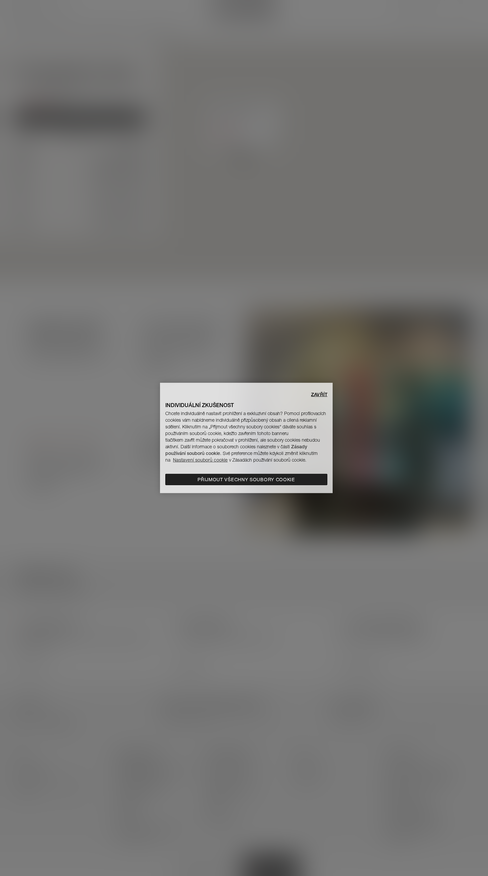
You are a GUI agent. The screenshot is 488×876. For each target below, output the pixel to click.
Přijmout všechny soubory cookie (246, 480)
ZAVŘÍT (319, 394)
